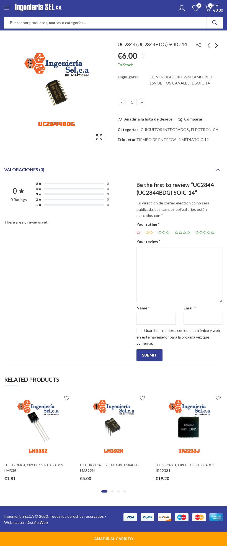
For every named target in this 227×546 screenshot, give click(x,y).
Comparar (193, 119)
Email (190, 308)
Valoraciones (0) (24, 169)
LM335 (10, 470)
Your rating (147, 224)
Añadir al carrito (113, 538)
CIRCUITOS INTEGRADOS (165, 129)
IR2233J (163, 470)
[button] (104, 491)
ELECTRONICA (204, 129)
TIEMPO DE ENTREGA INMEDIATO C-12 (172, 139)
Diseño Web (37, 522)
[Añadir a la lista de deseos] (67, 398)
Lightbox (99, 137)
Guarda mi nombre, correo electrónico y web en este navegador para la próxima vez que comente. (178, 336)
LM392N (87, 470)
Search (215, 23)
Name (142, 308)
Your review (148, 241)
